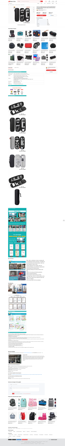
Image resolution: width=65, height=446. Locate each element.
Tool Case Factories (20, 434)
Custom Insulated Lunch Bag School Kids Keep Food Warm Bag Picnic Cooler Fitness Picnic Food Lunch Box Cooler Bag (12, 422)
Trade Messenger (19, 439)
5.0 (49, 68)
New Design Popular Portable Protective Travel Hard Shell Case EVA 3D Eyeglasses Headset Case (11, 50)
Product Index (44, 441)
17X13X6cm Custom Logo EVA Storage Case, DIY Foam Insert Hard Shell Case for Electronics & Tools (28, 38)
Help (44, 3)
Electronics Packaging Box (34, 431)
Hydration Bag (26, 374)
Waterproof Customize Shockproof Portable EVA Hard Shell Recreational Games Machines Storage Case (44, 62)
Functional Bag (32, 374)
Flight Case (24, 431)
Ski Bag (38, 374)
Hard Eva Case (50, 434)
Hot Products (19, 441)
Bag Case (16, 434)
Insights (46, 441)
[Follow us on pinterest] (55, 439)
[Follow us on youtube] (54, 439)
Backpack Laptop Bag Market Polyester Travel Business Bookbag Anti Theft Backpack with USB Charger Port (52, 408)
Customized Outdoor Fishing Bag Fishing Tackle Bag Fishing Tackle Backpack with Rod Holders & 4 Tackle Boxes (12, 408)
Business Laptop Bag (22, 374)
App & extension (48, 3)
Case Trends (14, 436)
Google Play (14, 439)
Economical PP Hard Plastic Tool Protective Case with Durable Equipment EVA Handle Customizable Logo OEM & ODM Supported (28, 62)
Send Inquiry (41, 15)
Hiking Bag (19, 374)
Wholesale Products (32, 441)
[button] (39, 1)
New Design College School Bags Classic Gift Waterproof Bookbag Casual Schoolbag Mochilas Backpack (22, 408)
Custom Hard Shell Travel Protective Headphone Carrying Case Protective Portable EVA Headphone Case (36, 50)
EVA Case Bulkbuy (18, 436)
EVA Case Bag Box (41, 434)
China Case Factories (11, 434)
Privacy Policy (43, 443)
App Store (9, 439)
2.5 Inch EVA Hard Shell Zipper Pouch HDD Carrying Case (28, 50)
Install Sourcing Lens (25, 439)
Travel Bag (35, 374)
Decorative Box (10, 431)
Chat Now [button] (52, 15)
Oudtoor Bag (40, 374)
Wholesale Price (36, 441)
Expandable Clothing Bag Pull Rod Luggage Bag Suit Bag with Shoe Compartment (51, 422)
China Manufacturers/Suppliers (27, 441)
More (8, 437)
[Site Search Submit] (41, 1)
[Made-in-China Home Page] (12, 1)
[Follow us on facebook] (51, 439)
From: (11, 384)
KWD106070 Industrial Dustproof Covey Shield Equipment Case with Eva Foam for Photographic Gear (11, 62)
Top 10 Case (10, 436)
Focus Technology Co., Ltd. (27, 443)
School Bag (16, 374)
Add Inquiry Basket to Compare (21, 24)
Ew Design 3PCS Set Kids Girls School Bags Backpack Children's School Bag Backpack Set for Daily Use (42, 422)
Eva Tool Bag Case (36, 434)
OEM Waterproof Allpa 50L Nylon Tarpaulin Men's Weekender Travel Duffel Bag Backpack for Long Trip (42, 408)
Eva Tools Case (46, 434)
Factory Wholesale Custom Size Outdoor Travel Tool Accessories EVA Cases (36, 38)
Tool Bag (30, 374)
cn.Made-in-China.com (39, 442)
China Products (22, 441)
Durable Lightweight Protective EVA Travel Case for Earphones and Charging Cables (20, 62)
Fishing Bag (13, 374)
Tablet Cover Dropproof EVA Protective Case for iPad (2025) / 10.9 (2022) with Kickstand (36, 62)
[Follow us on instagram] (53, 439)
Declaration (40, 443)
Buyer (41, 3)
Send (13, 393)
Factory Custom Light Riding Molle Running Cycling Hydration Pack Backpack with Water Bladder (22, 422)
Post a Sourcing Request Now (26, 393)
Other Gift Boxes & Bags (19, 431)
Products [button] (19, 1)
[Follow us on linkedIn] (56, 439)
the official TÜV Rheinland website (28, 352)
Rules (56, 3)
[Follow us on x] (52, 439)
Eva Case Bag (31, 434)
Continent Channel (40, 441)
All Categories (10, 3)
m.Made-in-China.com (34, 442)
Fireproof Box (28, 431)
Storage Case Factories (25, 434)
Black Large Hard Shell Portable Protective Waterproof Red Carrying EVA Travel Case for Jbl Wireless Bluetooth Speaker (53, 38)
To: (11, 386)
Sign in (56, 1)
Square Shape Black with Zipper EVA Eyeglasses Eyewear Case (52, 62)
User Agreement (36, 443)
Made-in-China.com (29, 442)
